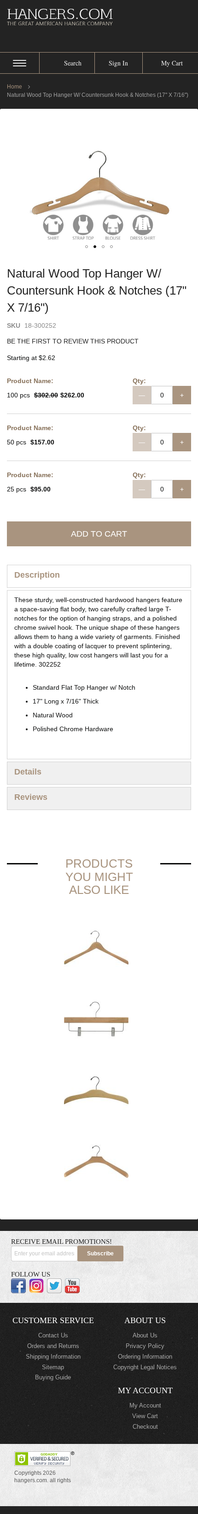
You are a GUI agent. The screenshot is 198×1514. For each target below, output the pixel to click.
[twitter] (54, 1285)
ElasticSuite (84, 1510)
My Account (145, 1405)
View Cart (145, 1416)
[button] (86, 247)
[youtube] (72, 1285)
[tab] (99, 576)
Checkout (145, 1426)
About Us (145, 1335)
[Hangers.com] (99, 17)
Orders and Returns (53, 1345)
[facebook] (18, 1285)
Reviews (30, 797)
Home (14, 86)
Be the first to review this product (73, 341)
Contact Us (53, 1335)
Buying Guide (53, 1377)
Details (27, 771)
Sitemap (53, 1367)
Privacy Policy (145, 1345)
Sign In (118, 63)
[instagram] (36, 1285)
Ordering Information (145, 1356)
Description (37, 575)
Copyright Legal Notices (145, 1367)
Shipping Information (53, 1356)
